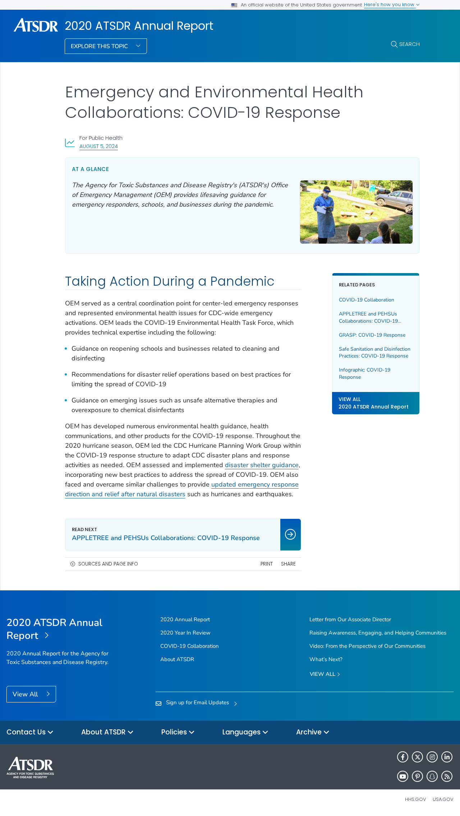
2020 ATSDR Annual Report (139, 26)
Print (267, 564)
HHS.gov (415, 799)
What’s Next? (325, 659)
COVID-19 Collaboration (366, 299)
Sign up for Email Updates (197, 702)
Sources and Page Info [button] (108, 564)
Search (409, 44)
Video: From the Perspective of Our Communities (367, 646)
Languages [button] (242, 732)
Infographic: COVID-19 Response (364, 373)
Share (288, 564)
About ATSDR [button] (104, 732)
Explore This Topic (100, 46)
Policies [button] (175, 732)
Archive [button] (309, 732)
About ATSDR (177, 659)
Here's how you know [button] (390, 4)
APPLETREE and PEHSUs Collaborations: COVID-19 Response (368, 317)
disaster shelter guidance (262, 465)
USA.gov (443, 799)
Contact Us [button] (26, 732)
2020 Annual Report (185, 619)
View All (26, 694)
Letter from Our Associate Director (350, 619)
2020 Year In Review (185, 632)
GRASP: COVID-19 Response (372, 335)
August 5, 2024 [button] (98, 146)
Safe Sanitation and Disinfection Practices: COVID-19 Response (374, 353)
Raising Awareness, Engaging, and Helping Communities (377, 632)
